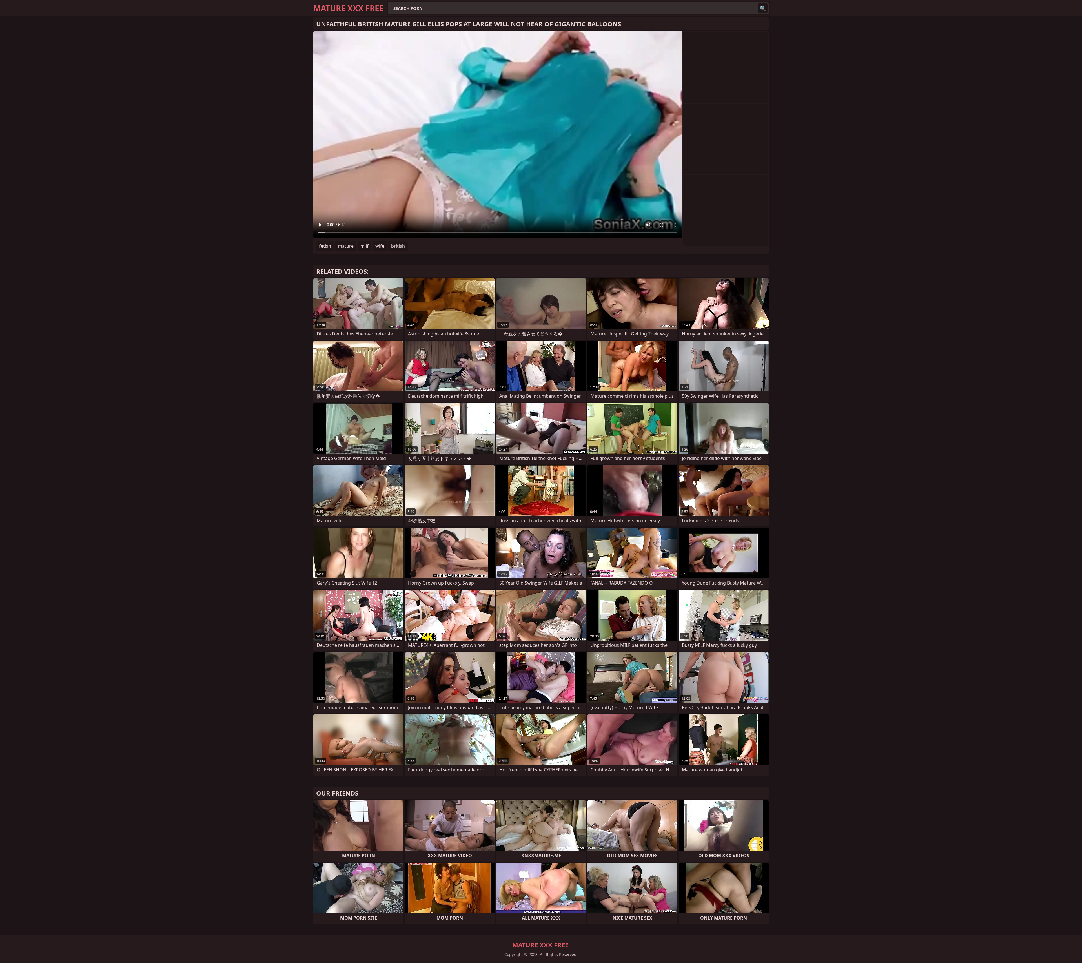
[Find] (763, 8)
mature (346, 246)
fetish (325, 246)
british (398, 246)
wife (379, 246)
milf (364, 246)
